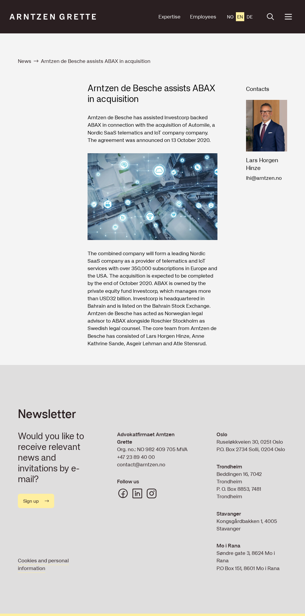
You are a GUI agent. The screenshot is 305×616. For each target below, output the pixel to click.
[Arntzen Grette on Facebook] (123, 493)
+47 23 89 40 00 (136, 457)
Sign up (31, 500)
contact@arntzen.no (141, 464)
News (24, 61)
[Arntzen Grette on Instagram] (152, 493)
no (230, 16)
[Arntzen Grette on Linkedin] (137, 493)
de (250, 16)
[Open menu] (288, 17)
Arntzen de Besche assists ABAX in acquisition (95, 61)
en (240, 16)
